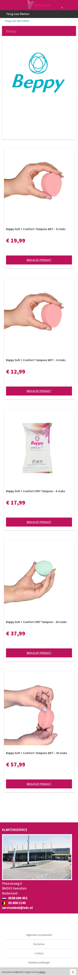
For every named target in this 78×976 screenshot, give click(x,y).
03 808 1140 (17, 903)
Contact (39, 953)
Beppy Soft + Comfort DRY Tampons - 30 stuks (36, 622)
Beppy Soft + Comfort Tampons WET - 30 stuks (36, 753)
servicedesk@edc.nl (17, 907)
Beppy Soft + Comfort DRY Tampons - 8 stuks (35, 491)
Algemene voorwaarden (39, 935)
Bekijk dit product (39, 260)
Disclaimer (39, 944)
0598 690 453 (17, 898)
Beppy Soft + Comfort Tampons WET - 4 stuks (36, 360)
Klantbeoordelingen (39, 962)
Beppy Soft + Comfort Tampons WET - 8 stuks (36, 229)
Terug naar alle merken (16, 21)
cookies (42, 972)
